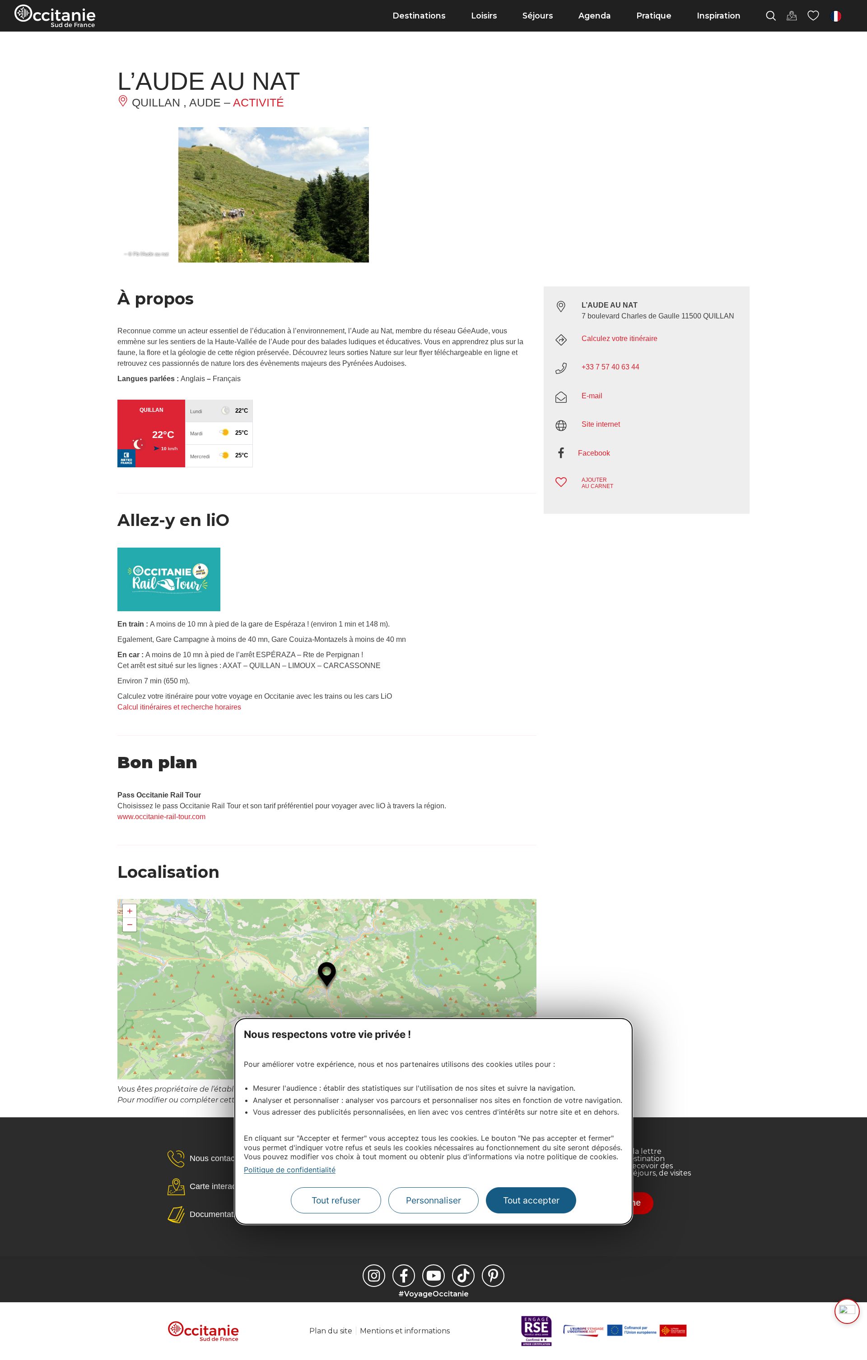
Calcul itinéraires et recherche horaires (179, 707)
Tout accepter (531, 1200)
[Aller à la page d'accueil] (54, 16)
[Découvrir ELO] (847, 1311)
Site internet (601, 424)
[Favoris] (813, 16)
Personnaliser (433, 1200)
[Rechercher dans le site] (771, 16)
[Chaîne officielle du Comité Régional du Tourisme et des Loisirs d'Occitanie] (433, 1275)
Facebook (594, 453)
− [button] (130, 924)
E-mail (592, 396)
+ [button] (130, 911)
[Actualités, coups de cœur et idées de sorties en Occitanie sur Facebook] (403, 1275)
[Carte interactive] (792, 16)
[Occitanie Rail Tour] (168, 609)
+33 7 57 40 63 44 (610, 367)
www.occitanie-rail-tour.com (161, 817)
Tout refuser (336, 1200)
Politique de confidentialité (290, 1169)
